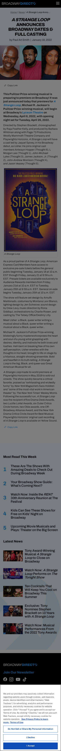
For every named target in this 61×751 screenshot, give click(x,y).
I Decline (30, 737)
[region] (30, 718)
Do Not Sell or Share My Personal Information (30, 729)
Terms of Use (16, 722)
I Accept (30, 746)
